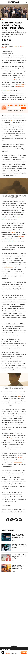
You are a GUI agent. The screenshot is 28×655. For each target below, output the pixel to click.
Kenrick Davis (6, 44)
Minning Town (6, 90)
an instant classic (19, 86)
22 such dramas (13, 241)
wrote (19, 396)
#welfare (21, 46)
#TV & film (17, 46)
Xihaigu (20, 116)
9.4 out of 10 (13, 80)
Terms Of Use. (22, 110)
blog (10, 438)
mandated (12, 232)
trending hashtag (18, 462)
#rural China (3, 47)
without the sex (8, 267)
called (11, 120)
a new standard (21, 84)
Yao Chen (19, 457)
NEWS (2, 20)
